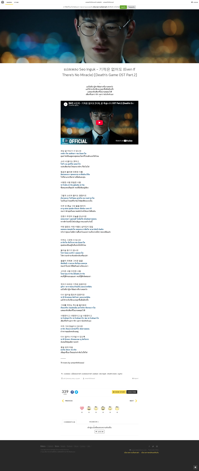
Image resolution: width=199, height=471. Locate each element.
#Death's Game (112, 373)
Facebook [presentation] (93, 422)
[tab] (69, 422)
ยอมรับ (123, 7)
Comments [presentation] (69, 422)
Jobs (88, 446)
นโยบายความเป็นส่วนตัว (100, 7)
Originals (50, 446)
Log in (100, 431)
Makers (9, 2)
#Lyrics (119, 373)
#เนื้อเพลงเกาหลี (76, 373)
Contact (83, 446)
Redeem (69, 446)
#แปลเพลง (67, 373)
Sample (63, 446)
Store (16, 2)
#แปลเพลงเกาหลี (86, 373)
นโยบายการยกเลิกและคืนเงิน (150, 452)
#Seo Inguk (102, 373)
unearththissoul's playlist (94, 2)
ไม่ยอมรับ (132, 7)
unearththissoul (108, 2)
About (76, 446)
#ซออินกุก (95, 373)
